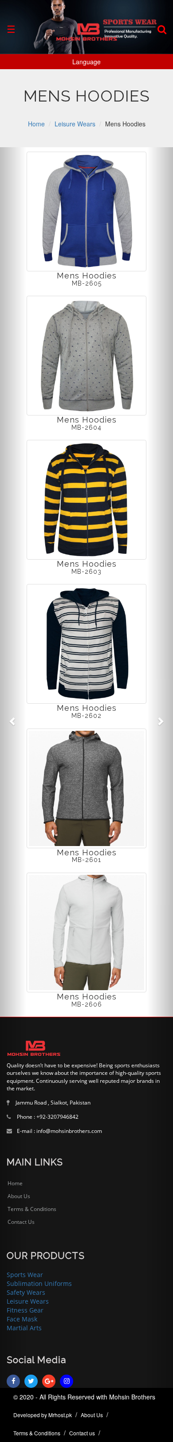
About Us (19, 1196)
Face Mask (22, 1319)
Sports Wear (25, 1274)
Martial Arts (24, 1328)
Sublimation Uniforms (39, 1283)
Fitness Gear (25, 1310)
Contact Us (21, 1222)
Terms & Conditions (32, 1209)
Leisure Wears (28, 1301)
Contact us (82, 1433)
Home (15, 1183)
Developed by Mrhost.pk (42, 1414)
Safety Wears (26, 1292)
